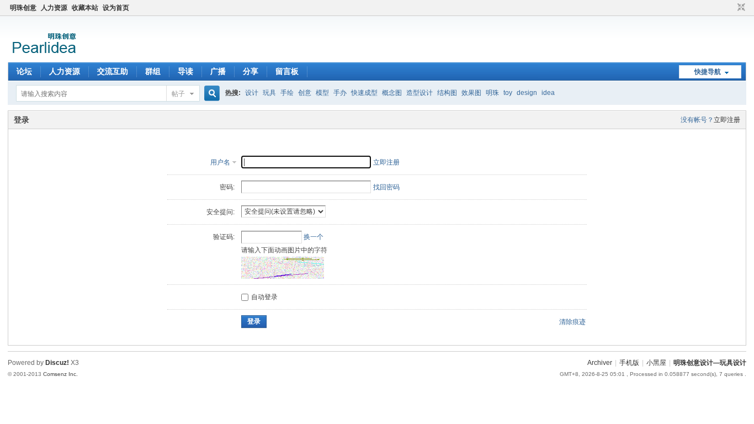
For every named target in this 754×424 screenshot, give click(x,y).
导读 (185, 71)
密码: (227, 187)
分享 (250, 71)
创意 (304, 93)
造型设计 (419, 93)
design (527, 93)
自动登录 (264, 297)
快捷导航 (707, 72)
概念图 (392, 93)
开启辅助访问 (731, 8)
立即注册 (727, 120)
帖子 (178, 94)
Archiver (599, 363)
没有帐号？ (697, 120)
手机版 (629, 363)
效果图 (471, 93)
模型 (322, 93)
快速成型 (364, 93)
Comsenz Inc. (60, 374)
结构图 (447, 93)
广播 (218, 71)
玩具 (269, 93)
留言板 (287, 71)
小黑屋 (656, 363)
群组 (153, 71)
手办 (340, 93)
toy (507, 93)
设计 (251, 93)
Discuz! (57, 363)
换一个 (313, 237)
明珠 (492, 93)
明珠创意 (23, 8)
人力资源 (54, 8)
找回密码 (386, 187)
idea (548, 93)
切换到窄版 (740, 8)
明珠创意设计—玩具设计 (709, 363)
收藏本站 (85, 8)
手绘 (287, 93)
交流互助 (112, 71)
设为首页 (116, 8)
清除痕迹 (572, 322)
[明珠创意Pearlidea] (43, 56)
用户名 (220, 162)
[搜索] (210, 93)
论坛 (24, 71)
